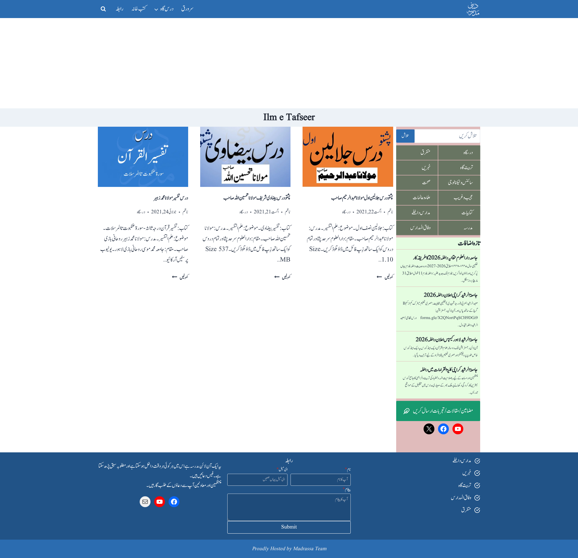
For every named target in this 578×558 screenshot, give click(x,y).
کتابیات (467, 213)
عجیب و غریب (463, 198)
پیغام (347, 489)
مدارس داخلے (421, 213)
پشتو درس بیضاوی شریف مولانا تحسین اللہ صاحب (257, 198)
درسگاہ (346, 212)
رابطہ (119, 9)
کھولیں (385, 277)
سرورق (187, 9)
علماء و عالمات (421, 198)
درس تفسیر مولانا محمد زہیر (171, 198)
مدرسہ (468, 228)
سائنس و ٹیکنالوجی (460, 182)
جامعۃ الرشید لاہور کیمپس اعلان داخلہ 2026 (447, 340)
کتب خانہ (139, 9)
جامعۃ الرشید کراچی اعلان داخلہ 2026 (451, 295)
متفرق (425, 152)
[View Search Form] (103, 9)
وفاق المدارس (420, 228)
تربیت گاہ (466, 167)
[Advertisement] (289, 63)
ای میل (281, 469)
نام (348, 469)
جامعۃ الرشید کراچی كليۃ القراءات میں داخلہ (449, 370)
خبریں (426, 167)
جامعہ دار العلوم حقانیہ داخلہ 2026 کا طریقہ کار (445, 258)
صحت (426, 182)
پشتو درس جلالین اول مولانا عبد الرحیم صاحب (362, 198)
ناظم (390, 212)
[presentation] (348, 157)
